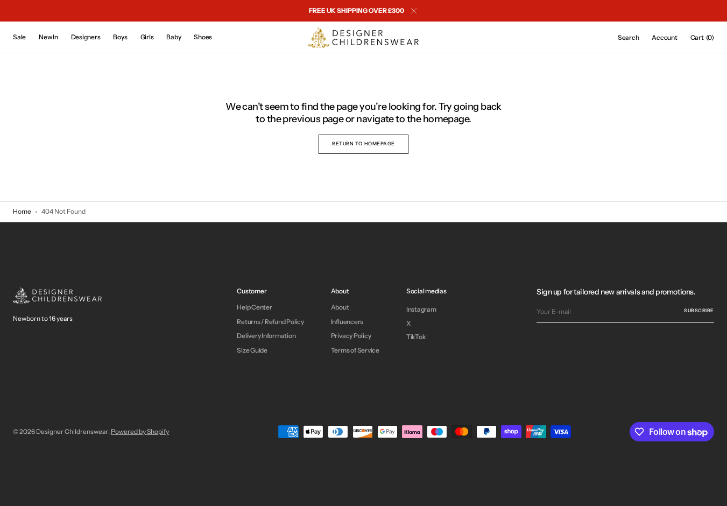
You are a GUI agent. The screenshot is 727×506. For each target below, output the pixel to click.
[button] (628, 37)
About (340, 307)
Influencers (347, 322)
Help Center (254, 307)
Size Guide (252, 350)
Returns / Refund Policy (270, 322)
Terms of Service (355, 350)
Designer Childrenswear (72, 431)
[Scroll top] (711, 490)
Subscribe (699, 310)
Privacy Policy (351, 336)
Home (22, 211)
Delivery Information (266, 336)
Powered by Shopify (140, 431)
